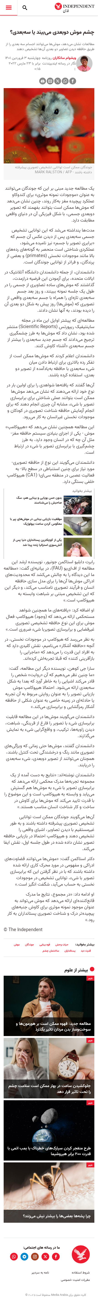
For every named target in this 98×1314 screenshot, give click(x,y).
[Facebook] (72, 81)
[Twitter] (57, 81)
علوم (68, 970)
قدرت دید (86, 951)
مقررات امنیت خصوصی (75, 1280)
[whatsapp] (14, 1257)
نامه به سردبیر (40, 1272)
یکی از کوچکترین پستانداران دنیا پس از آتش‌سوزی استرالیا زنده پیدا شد (37, 543)
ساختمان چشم (51, 951)
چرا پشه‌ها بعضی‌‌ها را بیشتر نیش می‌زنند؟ (57, 1216)
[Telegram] (24, 1257)
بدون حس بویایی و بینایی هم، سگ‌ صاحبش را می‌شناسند (39, 501)
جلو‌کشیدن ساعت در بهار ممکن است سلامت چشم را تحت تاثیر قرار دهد (49, 1089)
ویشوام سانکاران (64, 58)
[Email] (50, 81)
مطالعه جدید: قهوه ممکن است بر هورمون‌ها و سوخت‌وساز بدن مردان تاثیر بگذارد (53, 1026)
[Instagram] (35, 1257)
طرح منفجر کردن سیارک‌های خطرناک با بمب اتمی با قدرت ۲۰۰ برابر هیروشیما (49, 1151)
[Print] (42, 81)
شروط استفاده (81, 1272)
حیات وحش (61, 944)
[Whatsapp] (65, 81)
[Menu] (8, 7)
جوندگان (29, 944)
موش (17, 944)
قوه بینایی (44, 944)
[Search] (25, 7)
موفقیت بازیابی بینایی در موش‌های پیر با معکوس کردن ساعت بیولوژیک (36, 522)
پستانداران (69, 951)
